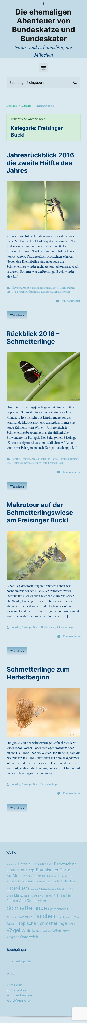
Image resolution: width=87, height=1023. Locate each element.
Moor (71, 889)
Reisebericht (62, 896)
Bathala (24, 864)
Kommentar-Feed (19, 995)
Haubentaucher (46, 881)
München (26, 106)
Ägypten (16, 288)
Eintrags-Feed (17, 990)
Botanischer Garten (54, 869)
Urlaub (71, 924)
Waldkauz (31, 930)
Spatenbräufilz (58, 909)
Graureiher (28, 881)
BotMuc (13, 875)
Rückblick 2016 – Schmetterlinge (33, 337)
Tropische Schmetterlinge (41, 923)
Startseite (11, 106)
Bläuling (12, 870)
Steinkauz (12, 917)
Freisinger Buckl (41, 288)
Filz (44, 876)
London (34, 889)
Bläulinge (27, 870)
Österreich (34, 292)
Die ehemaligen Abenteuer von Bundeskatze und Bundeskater (43, 25)
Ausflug (26, 288)
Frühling (45, 459)
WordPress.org (18, 1000)
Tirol (76, 917)
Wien (56, 931)
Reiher (49, 895)
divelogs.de (21, 961)
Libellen (11, 292)
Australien (11, 864)
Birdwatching (65, 864)
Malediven (47, 889)
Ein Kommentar (70, 301)
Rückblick (46, 292)
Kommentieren (71, 472)
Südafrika (25, 917)
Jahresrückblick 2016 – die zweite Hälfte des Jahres (43, 162)
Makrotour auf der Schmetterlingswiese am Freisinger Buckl (40, 512)
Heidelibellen (66, 881)
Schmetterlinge (61, 292)
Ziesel (66, 931)
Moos (9, 895)
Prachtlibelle (37, 896)
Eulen (37, 876)
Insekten (64, 459)
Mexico (62, 889)
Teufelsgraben (64, 917)
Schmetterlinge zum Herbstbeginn (38, 673)
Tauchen (44, 916)
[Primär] (43, 67)
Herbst (54, 288)
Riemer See (16, 900)
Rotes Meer (36, 901)
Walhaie (47, 931)
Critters (27, 876)
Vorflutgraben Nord (52, 463)
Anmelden (14, 985)
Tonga (10, 924)
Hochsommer (67, 288)
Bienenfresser (42, 864)
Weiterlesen (17, 315)
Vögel (13, 930)
